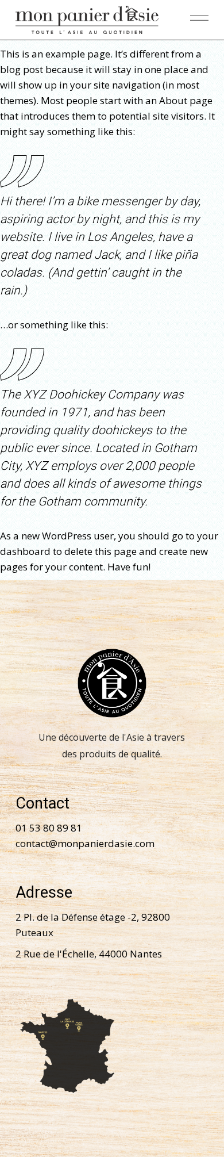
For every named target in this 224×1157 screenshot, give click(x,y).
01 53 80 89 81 (49, 827)
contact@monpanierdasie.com (85, 843)
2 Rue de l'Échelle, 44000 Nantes (89, 953)
